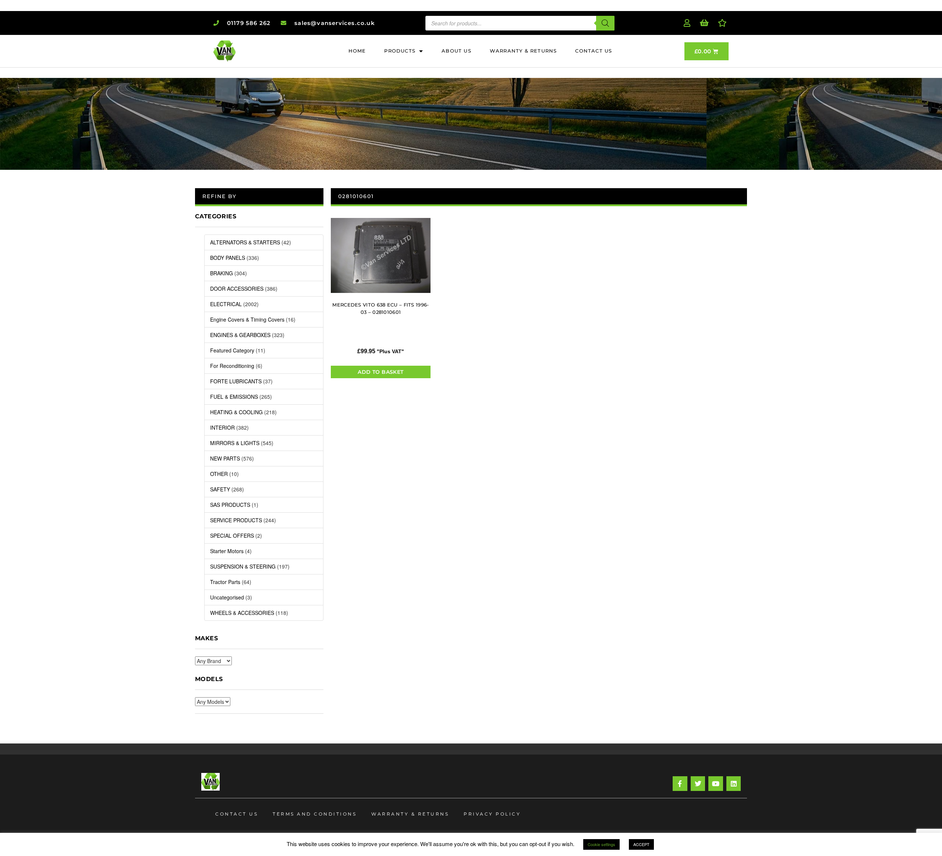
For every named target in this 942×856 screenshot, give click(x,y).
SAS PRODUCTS (230, 504)
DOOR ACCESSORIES (236, 288)
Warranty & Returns (410, 814)
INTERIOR (222, 427)
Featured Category (232, 350)
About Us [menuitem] (456, 51)
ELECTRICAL (226, 304)
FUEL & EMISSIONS (234, 396)
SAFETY (220, 489)
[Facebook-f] (680, 783)
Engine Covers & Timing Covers (247, 319)
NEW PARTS (225, 458)
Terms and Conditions (315, 814)
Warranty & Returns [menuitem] (523, 51)
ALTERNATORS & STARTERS (245, 242)
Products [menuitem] (399, 51)
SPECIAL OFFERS (232, 535)
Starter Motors (227, 551)
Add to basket (380, 372)
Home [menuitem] (357, 51)
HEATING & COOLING (236, 412)
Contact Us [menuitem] (593, 51)
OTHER (219, 473)
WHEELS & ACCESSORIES (242, 612)
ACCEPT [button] (641, 844)
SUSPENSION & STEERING (243, 566)
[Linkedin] (733, 783)
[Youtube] (715, 783)
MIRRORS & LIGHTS (234, 443)
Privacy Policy (492, 814)
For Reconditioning (232, 365)
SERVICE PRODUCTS (236, 520)
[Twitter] (698, 783)
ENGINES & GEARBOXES (240, 335)
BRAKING (221, 273)
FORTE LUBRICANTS (236, 381)
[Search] (605, 23)
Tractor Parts (225, 581)
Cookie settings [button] (601, 844)
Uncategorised (227, 597)
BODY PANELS (227, 257)
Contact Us (236, 814)
